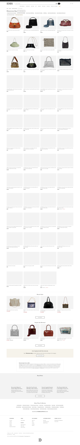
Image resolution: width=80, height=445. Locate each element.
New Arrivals (22, 6)
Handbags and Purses (14, 8)
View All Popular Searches (40, 411)
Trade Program (23, 420)
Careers (33, 422)
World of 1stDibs (54, 6)
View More (40, 317)
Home (7, 8)
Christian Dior (42, 367)
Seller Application (23, 424)
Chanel (34, 367)
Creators (10, 425)
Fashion (48, 6)
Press (32, 421)
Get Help (44, 420)
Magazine (58, 420)
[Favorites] (70, 3)
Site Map (14, 434)
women (48, 368)
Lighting (32, 6)
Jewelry (39, 6)
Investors (33, 424)
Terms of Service (27, 436)
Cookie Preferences (9, 434)
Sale (59, 6)
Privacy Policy (21, 436)
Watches (43, 6)
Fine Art (10, 422)
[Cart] (72, 3)
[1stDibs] (10, 3)
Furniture (28, 6)
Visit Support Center (46, 421)
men (37, 368)
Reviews (33, 425)
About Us (33, 420)
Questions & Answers (12, 426)
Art (36, 6)
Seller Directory (23, 427)
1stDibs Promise (45, 422)
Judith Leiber (37, 367)
